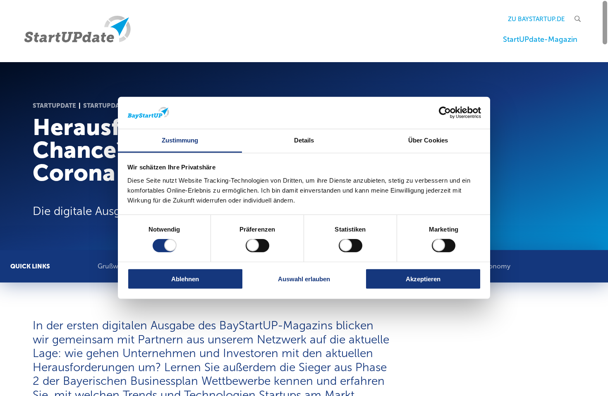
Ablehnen (185, 278)
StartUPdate (54, 105)
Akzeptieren (423, 278)
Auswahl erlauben (304, 278)
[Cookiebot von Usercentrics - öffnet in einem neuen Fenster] (445, 112)
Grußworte (114, 266)
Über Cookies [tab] (428, 140)
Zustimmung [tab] (180, 140)
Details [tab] (304, 140)
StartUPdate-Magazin (540, 39)
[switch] (257, 245)
